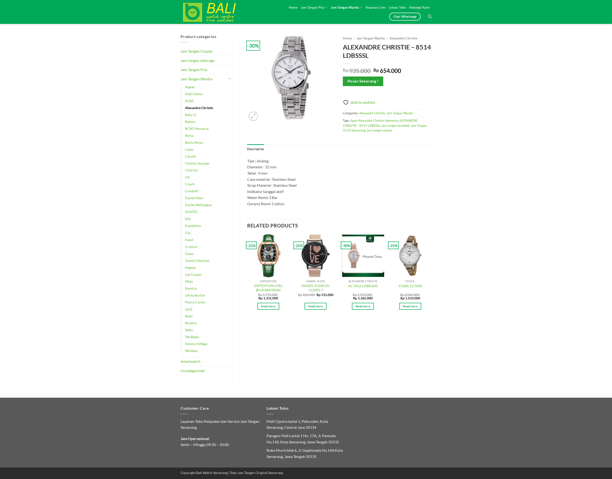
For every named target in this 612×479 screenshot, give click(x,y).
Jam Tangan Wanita (345, 7)
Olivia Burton (195, 295)
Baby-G (190, 115)
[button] (253, 116)
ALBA (189, 101)
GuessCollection (197, 261)
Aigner (190, 87)
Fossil (189, 240)
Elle (188, 219)
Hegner (190, 267)
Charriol (191, 170)
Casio (189, 149)
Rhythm (191, 323)
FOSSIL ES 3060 (410, 286)
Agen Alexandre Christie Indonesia (374, 120)
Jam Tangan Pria (312, 7)
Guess (189, 254)
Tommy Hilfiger (196, 344)
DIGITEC (191, 212)
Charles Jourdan (197, 163)
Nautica (191, 288)
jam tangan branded (395, 125)
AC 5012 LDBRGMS (363, 286)
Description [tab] (255, 149)
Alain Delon (194, 94)
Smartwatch (190, 361)
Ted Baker (192, 337)
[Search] (430, 16)
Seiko (189, 330)
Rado (189, 316)
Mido (189, 281)
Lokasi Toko (397, 7)
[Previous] (247, 276)
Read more (268, 306)
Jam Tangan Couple (196, 51)
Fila (188, 233)
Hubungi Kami (419, 7)
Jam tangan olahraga (197, 60)
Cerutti (190, 156)
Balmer (190, 122)
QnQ (188, 309)
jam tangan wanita (379, 130)
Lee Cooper (193, 274)
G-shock (191, 247)
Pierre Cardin (195, 302)
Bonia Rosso (194, 142)
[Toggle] (230, 79)
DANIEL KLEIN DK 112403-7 (315, 288)
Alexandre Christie (199, 108)
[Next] (431, 276)
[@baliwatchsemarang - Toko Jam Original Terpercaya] (213, 12)
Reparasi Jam (375, 7)
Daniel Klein (194, 198)
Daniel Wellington (198, 205)
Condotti (191, 191)
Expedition (193, 226)
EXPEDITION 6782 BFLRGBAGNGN (268, 288)
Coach (190, 184)
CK (187, 177)
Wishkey (191, 351)
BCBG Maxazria (196, 129)
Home (293, 7)
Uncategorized (192, 370)
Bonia (189, 135)
